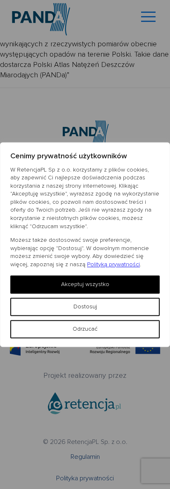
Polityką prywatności (113, 264)
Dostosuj (85, 306)
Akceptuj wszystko (85, 284)
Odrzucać (85, 328)
